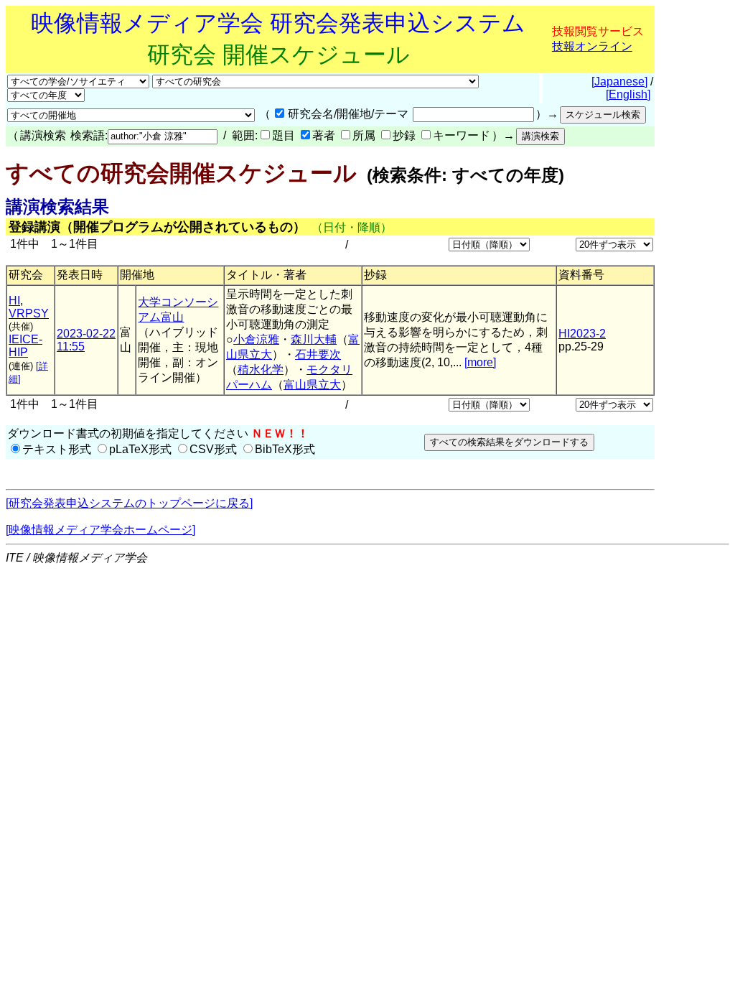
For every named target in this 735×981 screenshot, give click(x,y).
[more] (480, 362)
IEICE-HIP (25, 345)
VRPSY (29, 313)
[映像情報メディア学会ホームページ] (100, 530)
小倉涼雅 (256, 339)
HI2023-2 (582, 333)
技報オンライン (592, 46)
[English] (628, 94)
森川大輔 (314, 339)
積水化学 (261, 369)
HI (14, 300)
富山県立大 (312, 384)
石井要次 (318, 354)
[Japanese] (619, 81)
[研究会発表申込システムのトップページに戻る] (129, 503)
